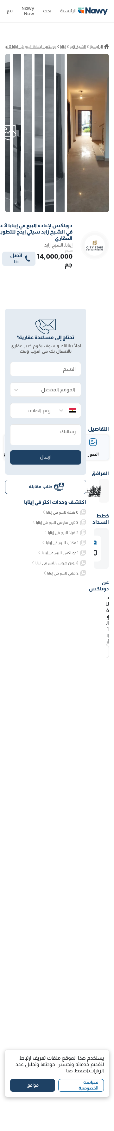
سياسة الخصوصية (88, 1085)
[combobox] (52, 390)
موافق (33, 1085)
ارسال (45, 457)
